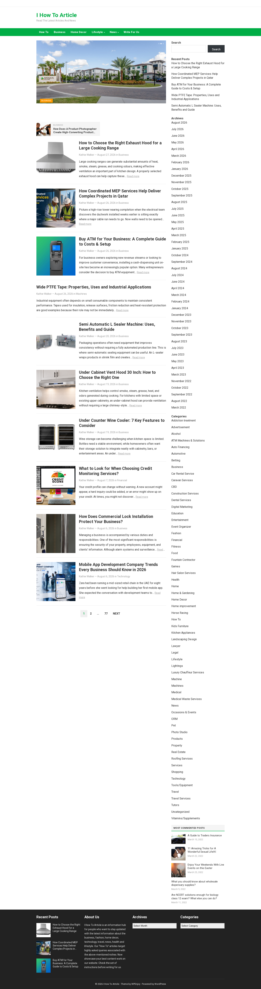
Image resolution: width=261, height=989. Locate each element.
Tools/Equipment (182, 785)
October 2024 (179, 255)
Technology (123, 576)
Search (176, 42)
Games (175, 566)
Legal (174, 652)
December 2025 (181, 175)
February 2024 (180, 301)
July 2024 (177, 275)
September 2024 (181, 261)
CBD (174, 486)
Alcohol (176, 433)
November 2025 (181, 182)
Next (116, 613)
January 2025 (179, 248)
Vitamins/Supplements (185, 818)
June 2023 (177, 354)
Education (177, 513)
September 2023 (181, 334)
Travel (175, 791)
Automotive (178, 453)
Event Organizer (181, 526)
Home (175, 586)
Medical (176, 692)
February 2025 (180, 242)
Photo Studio (179, 732)
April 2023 (177, 368)
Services (176, 765)
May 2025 (177, 222)
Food (174, 553)
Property (176, 745)
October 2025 (179, 189)
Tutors (175, 805)
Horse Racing (179, 613)
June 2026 (177, 135)
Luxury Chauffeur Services (187, 672)
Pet (173, 725)
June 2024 (177, 281)
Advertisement (180, 427)
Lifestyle (97, 32)
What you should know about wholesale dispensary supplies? (194, 883)
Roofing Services (182, 758)
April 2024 (177, 288)
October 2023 (179, 328)
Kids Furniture (180, 626)
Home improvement (183, 606)
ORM (174, 719)
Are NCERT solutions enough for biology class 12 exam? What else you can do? (194, 896)
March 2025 (178, 235)
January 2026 (179, 169)
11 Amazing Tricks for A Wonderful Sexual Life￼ (202, 850)
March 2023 (178, 374)
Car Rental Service (182, 473)
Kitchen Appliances (183, 632)
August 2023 (179, 341)
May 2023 (177, 361)
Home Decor (78, 32)
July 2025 (177, 208)
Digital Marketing (181, 507)
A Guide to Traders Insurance (205, 835)
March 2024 (178, 295)
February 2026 (180, 162)
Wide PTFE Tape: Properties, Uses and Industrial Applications (93, 287)
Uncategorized (180, 811)
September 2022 (181, 394)
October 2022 (179, 387)
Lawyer (175, 646)
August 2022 (179, 401)
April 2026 (177, 149)
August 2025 (179, 202)
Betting (175, 460)
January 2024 (179, 308)
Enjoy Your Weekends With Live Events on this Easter (206, 866)
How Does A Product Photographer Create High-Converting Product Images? (75, 132)
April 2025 (177, 228)
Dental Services (181, 500)
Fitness (176, 546)
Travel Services (181, 798)
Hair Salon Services (183, 573)
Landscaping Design (184, 639)
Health (175, 579)
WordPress (160, 984)
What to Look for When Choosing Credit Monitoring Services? (115, 471)
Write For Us (131, 32)
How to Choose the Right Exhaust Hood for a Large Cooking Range (66, 927)
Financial (122, 480)
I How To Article (56, 15)
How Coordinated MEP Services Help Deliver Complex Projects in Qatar (120, 193)
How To (43, 32)
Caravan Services (182, 480)
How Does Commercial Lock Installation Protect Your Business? (116, 519)
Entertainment (179, 520)
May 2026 (177, 142)
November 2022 (181, 381)
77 (106, 613)
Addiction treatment (183, 420)
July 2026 (177, 129)
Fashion (176, 533)
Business (59, 32)
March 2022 (178, 407)
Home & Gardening (182, 593)
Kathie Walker (86, 154)
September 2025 (181, 195)
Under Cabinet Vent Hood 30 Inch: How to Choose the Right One (117, 375)
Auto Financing (180, 447)
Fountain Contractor (183, 560)
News (113, 32)
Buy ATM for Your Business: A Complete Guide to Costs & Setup (65, 963)
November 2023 (181, 321)
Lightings (177, 666)
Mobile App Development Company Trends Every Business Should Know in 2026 (118, 567)
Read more (133, 176)
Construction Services (185, 493)
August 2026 (179, 122)
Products (177, 738)
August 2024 (179, 268)
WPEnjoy (135, 984)
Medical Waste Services (186, 699)
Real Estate (178, 752)
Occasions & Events (183, 712)
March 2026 (178, 155)
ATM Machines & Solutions (188, 440)
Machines (81, 293)
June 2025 (177, 215)
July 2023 (177, 348)
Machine (176, 679)
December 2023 (181, 314)
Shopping (177, 772)
